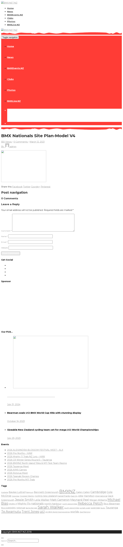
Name (4, 236)
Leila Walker (42, 499)
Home (10, 8)
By (8, 146)
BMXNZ (67, 491)
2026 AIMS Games (17, 469)
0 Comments (21, 141)
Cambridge (98, 492)
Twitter (26, 186)
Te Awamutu (11, 511)
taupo (102, 508)
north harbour (53, 503)
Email (4, 242)
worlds (74, 511)
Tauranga (112, 507)
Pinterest (45, 186)
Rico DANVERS (8, 508)
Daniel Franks (63, 496)
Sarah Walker (51, 507)
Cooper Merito (27, 496)
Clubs (10, 18)
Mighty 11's (24, 503)
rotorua (20, 507)
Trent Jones (30, 511)
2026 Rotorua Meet (17, 473)
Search (4, 541)
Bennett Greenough (46, 492)
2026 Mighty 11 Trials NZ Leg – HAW (26, 456)
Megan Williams (98, 500)
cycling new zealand (46, 496)
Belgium (29, 492)
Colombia (15, 496)
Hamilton (89, 495)
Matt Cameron (60, 499)
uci (42, 511)
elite (80, 495)
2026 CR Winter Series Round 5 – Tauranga (29, 460)
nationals (37, 503)
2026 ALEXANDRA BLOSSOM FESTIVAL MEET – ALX (35, 450)
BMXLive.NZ (13, 25)
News (10, 11)
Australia (4, 492)
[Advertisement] (61, 306)
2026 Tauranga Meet (18, 466)
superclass (95, 508)
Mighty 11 (13, 504)
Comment (6, 231)
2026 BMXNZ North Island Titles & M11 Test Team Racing (37, 463)
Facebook (17, 186)
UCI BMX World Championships (57, 512)
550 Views (6, 141)
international (101, 496)
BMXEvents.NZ (15, 15)
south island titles (71, 508)
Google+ (35, 186)
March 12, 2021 (37, 141)
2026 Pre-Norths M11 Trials (21, 479)
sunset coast (85, 508)
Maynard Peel (79, 499)
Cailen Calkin (83, 492)
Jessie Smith (24, 499)
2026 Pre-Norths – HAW (19, 453)
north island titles (69, 504)
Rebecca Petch (90, 503)
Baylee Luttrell (17, 492)
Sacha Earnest (31, 508)
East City (74, 496)
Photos (11, 21)
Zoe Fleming (85, 512)
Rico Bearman (112, 503)
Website (4, 248)
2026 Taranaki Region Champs (23, 476)
